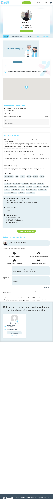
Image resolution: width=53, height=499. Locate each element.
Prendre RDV (45, 2)
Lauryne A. (14, 323)
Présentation (29, 36)
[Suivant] (51, 326)
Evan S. (20, 7)
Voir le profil (14, 335)
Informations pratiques (17, 36)
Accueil (4, 7)
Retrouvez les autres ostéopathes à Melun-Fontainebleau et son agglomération (26, 308)
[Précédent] (1, 326)
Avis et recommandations (43, 36)
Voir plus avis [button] (47, 287)
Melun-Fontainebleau (12, 7)
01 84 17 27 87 (28, 28)
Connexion (38, 2)
